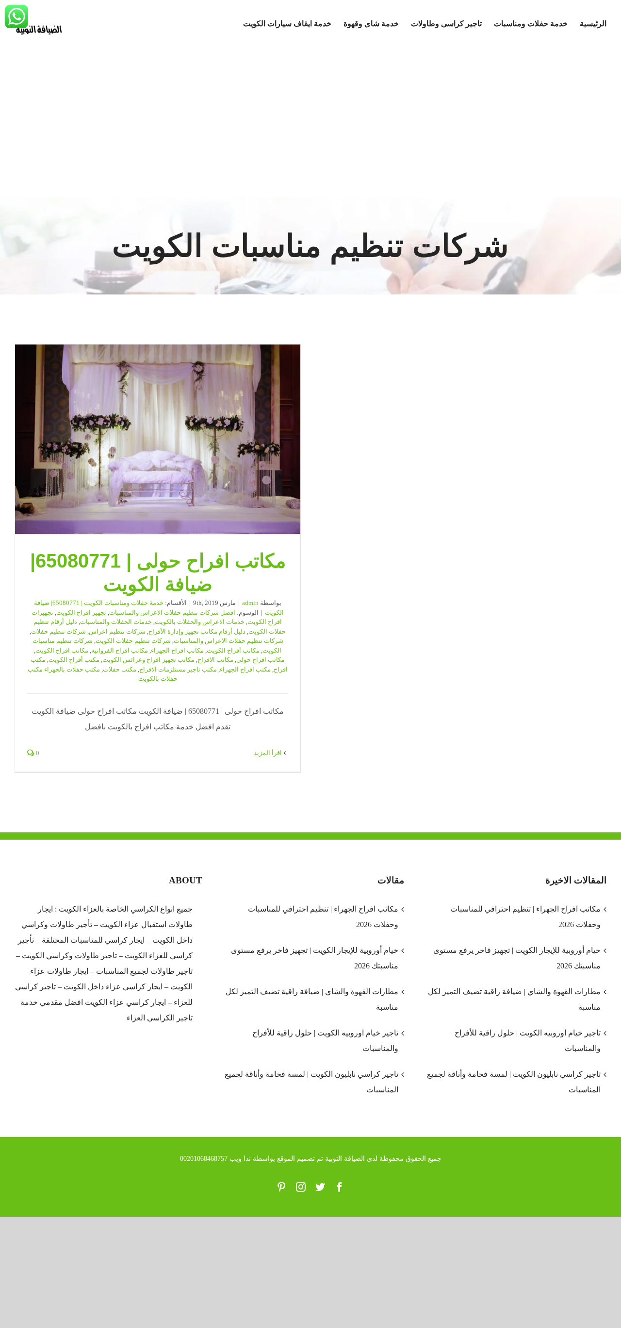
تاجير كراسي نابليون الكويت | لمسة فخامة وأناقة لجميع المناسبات (311, 1082)
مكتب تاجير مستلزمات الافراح (178, 669)
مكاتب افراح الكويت (61, 650)
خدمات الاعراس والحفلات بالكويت (200, 621)
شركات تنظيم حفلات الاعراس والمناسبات (228, 640)
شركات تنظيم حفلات (58, 631)
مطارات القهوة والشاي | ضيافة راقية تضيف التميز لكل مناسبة (312, 999)
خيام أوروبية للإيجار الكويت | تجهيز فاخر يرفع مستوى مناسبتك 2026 (314, 958)
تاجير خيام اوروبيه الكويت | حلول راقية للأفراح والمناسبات (325, 1040)
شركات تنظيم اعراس (117, 631)
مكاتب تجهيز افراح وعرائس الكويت (148, 659)
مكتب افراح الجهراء (245, 669)
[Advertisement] (310, 124)
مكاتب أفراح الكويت (233, 650)
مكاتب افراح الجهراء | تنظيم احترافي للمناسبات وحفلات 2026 (323, 917)
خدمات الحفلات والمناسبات (116, 621)
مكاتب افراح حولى (260, 659)
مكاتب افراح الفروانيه (119, 650)
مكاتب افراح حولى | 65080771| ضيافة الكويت (157, 440)
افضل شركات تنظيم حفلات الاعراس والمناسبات (172, 612)
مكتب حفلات (119, 669)
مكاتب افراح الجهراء (177, 650)
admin (250, 602)
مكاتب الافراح (215, 659)
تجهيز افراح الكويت (81, 612)
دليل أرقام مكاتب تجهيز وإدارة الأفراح (196, 631)
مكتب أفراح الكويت (74, 659)
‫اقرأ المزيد (268, 753)
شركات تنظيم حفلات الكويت (133, 640)
